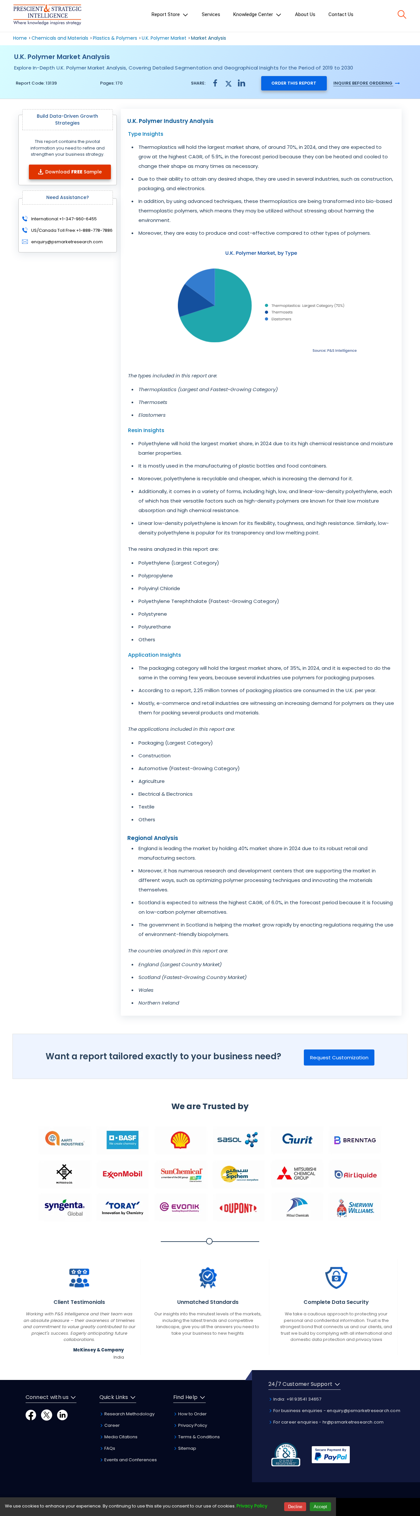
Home (20, 38)
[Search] (402, 14)
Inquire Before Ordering (363, 83)
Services (211, 14)
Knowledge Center (253, 14)
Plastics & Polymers (115, 38)
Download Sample (73, 171)
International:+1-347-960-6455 (63, 218)
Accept (320, 1506)
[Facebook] (31, 1414)
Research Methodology (129, 1414)
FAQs (109, 1448)
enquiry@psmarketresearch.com (67, 241)
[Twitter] (46, 1414)
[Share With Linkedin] (241, 83)
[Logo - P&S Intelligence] (47, 16)
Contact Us (340, 14)
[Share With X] (228, 83)
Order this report (293, 83)
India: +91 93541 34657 (297, 1399)
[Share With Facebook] (215, 83)
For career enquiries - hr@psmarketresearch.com (328, 1422)
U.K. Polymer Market (164, 38)
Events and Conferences (130, 1460)
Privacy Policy (192, 1425)
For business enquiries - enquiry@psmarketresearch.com (336, 1410)
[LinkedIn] (62, 1414)
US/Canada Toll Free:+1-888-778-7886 (71, 230)
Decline (295, 1506)
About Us (305, 14)
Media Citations (120, 1437)
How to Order (192, 1414)
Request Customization (339, 1057)
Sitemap (186, 1448)
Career (111, 1425)
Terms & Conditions (198, 1437)
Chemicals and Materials (61, 38)
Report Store (166, 14)
